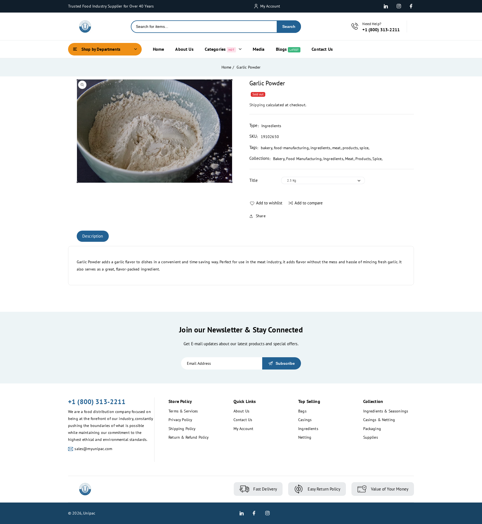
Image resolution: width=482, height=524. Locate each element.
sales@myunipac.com (93, 448)
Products (363, 158)
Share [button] (261, 215)
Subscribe (285, 363)
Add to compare (309, 203)
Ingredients (333, 158)
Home (226, 67)
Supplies (370, 437)
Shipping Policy (182, 428)
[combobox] (204, 26)
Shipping (257, 104)
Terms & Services (183, 411)
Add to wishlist (269, 203)
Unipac (89, 513)
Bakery (279, 158)
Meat (349, 158)
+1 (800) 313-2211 (97, 401)
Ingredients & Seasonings (385, 411)
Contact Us (242, 419)
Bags (302, 411)
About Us (241, 411)
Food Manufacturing (304, 158)
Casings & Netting (379, 419)
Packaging (372, 428)
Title (253, 180)
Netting (304, 437)
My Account (243, 428)
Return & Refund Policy (188, 437)
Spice (377, 158)
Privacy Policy (180, 419)
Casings (305, 419)
